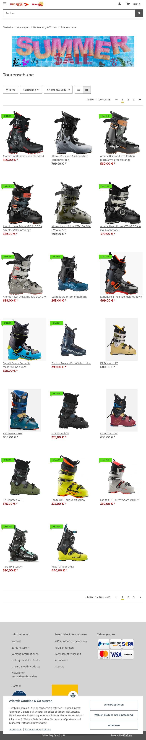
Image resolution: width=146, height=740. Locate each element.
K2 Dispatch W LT (13, 500)
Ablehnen (114, 725)
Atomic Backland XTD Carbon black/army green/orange (117, 157)
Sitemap (59, 666)
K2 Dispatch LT (109, 363)
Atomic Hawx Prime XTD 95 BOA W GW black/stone (120, 228)
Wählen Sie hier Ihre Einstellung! (114, 714)
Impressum (15, 729)
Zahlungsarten (20, 647)
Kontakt (16, 641)
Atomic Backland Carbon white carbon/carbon (69, 157)
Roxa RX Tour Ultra (62, 566)
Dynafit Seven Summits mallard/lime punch (16, 365)
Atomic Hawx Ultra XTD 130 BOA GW (24, 296)
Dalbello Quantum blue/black (69, 296)
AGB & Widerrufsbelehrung (70, 641)
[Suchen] (139, 13)
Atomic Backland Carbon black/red (23, 156)
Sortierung (29, 90)
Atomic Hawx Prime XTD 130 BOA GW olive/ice (71, 228)
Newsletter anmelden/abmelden (24, 674)
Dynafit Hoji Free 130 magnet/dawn (121, 296)
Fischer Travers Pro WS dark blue (71, 363)
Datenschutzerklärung (38, 729)
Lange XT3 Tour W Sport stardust (119, 500)
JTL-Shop (127, 735)
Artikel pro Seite (57, 90)
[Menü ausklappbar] (4, 2)
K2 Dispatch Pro (12, 433)
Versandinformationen (25, 654)
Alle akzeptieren (114, 704)
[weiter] (140, 100)
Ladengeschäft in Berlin (26, 660)
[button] (120, 3)
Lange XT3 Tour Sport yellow (68, 500)
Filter (11, 90)
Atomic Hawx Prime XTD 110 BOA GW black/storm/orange (22, 228)
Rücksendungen (64, 647)
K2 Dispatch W (60, 433)
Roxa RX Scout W (13, 566)
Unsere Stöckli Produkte (26, 666)
